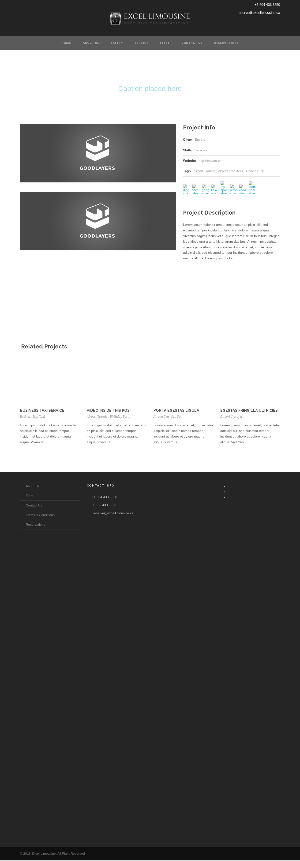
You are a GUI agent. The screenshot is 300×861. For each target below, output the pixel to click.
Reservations (226, 43)
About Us (91, 43)
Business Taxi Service (42, 410)
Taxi (42, 417)
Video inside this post (109, 410)
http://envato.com (211, 160)
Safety (117, 43)
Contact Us (191, 43)
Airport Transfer (204, 171)
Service (141, 43)
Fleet (165, 43)
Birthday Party (120, 417)
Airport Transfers (230, 171)
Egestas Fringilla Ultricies (249, 410)
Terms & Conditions (40, 515)
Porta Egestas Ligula (176, 410)
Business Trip (255, 171)
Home (66, 43)
